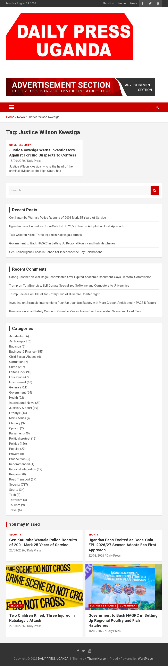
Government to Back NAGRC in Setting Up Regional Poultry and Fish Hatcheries (62, 243)
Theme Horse (96, 658)
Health (13, 397)
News (133, 3)
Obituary (14, 423)
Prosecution (17, 459)
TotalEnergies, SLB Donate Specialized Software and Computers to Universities (76, 285)
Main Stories (17, 418)
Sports (13, 490)
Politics (14, 444)
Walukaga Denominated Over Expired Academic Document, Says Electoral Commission (93, 277)
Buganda (15, 346)
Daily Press (34, 160)
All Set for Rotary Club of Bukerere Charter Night (67, 294)
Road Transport (19, 479)
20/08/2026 (17, 626)
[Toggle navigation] (11, 107)
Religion (14, 474)
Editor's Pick (17, 372)
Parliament (16, 433)
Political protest (19, 438)
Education (16, 377)
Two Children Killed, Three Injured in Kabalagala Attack (45, 235)
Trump (13, 285)
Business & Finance (22, 351)
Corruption (16, 362)
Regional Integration (22, 469)
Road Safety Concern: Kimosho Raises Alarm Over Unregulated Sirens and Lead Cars (84, 311)
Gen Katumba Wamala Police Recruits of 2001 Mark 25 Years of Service (57, 217)
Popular (14, 449)
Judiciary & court (20, 408)
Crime (13, 145)
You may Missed (24, 524)
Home (122, 3)
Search (155, 190)
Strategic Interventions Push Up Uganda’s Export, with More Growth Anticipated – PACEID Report (91, 303)
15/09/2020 (17, 160)
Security (25, 145)
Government (17, 392)
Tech (12, 495)
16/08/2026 (96, 631)
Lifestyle (15, 413)
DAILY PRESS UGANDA (48, 65)
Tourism (14, 505)
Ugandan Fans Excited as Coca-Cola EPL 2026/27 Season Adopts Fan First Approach (67, 226)
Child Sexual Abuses (22, 357)
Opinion (14, 428)
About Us (108, 3)
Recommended (19, 464)
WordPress (145, 658)
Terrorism (15, 500)
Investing (15, 303)
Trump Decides (19, 294)
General (14, 387)
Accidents (16, 336)
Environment (17, 382)
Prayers (14, 454)
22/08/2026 (17, 550)
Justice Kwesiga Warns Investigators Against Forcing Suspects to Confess (42, 153)
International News (21, 403)
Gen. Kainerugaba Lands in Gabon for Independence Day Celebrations (55, 252)
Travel (13, 510)
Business (15, 311)
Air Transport (18, 341)
